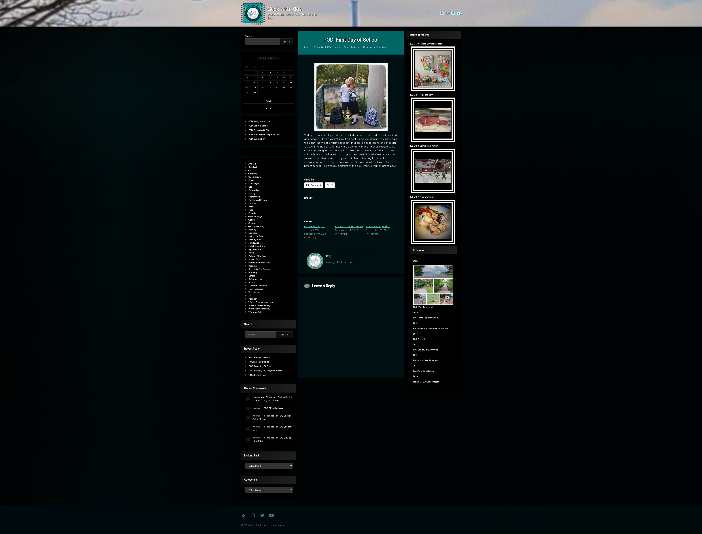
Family (347, 47)
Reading (252, 265)
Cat (250, 170)
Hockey (252, 229)
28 (291, 87)
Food (250, 209)
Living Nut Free (255, 236)
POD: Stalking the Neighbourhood (264, 134)
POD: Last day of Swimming (425, 350)
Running (252, 272)
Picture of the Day (371, 47)
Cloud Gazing (254, 176)
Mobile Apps (254, 242)
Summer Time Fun (257, 285)
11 (270, 77)
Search (248, 36)
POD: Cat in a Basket (258, 125)
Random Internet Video (259, 262)
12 (277, 77)
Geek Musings (255, 216)
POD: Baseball (419, 339)
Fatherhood (356, 47)
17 (262, 82)
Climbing (252, 173)
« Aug (268, 100)
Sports (251, 282)
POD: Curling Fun (256, 138)
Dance (251, 180)
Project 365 (254, 259)
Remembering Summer (260, 269)
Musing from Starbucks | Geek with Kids (272, 397)
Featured (252, 203)
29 (247, 92)
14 (291, 77)
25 (270, 87)
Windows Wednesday (259, 305)
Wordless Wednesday (259, 308)
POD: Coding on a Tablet (267, 400)
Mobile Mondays (256, 246)
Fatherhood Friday (257, 200)
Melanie (256, 408)
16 (254, 82)
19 (277, 82)
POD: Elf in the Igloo (273, 408)
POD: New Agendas (378, 226)
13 (284, 77)
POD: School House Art (349, 226)
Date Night (253, 183)
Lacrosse (252, 232)
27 (284, 87)
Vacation (252, 298)
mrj (339, 47)
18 (270, 82)
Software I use (255, 279)
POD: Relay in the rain (259, 121)
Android (252, 163)
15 (247, 82)
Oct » (268, 108)
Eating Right (254, 190)
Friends (252, 213)
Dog (250, 186)
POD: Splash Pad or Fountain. (426, 318)
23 (255, 87)
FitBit (251, 206)
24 (262, 87)
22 (247, 87)
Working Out (254, 312)
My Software (254, 249)
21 (291, 82)
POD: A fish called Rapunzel (425, 360)
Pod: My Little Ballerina (423, 371)
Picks (251, 252)
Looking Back (255, 239)
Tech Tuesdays (255, 288)
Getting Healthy (256, 226)
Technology (254, 292)
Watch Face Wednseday (260, 302)
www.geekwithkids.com (340, 262)
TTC (250, 295)
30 (255, 92)
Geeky (251, 219)
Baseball (252, 167)
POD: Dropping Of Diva (259, 130)
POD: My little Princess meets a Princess (430, 328)
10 (262, 77)
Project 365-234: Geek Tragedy (426, 382)
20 (284, 82)
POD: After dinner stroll (423, 307)
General (252, 223)
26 (277, 87)
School (384, 47)
